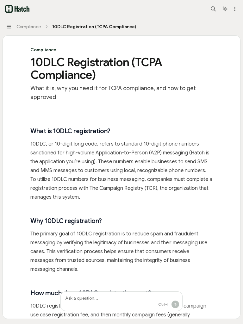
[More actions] (235, 8)
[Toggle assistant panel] (225, 9)
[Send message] (175, 304)
